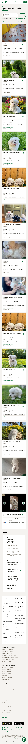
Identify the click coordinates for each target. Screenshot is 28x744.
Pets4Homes (7, 727)
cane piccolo (6, 601)
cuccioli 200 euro (19, 623)
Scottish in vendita (6, 675)
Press (3, 709)
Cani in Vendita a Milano (8, 685)
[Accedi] (25, 2)
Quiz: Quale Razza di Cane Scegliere (11, 695)
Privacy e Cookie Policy (12, 738)
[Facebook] (3, 717)
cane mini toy (6, 624)
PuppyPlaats (21, 727)
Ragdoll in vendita (6, 671)
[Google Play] (7, 723)
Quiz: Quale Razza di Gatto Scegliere (11, 697)
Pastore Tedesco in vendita (9, 655)
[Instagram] (6, 717)
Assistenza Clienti (6, 707)
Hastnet (14, 727)
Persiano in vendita (7, 677)
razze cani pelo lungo (19, 599)
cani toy (5, 598)
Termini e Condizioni (7, 711)
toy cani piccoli (18, 610)
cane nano (5, 616)
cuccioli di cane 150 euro (20, 626)
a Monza (5, 10)
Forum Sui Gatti (6, 693)
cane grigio (6, 614)
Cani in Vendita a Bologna (8, 689)
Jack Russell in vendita (8, 659)
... (15, 6)
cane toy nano (6, 611)
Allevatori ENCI (6, 713)
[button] (14, 503)
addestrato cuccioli (20, 618)
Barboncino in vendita (7, 651)
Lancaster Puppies (6, 731)
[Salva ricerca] (24, 739)
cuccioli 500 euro (19, 630)
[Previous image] (4, 503)
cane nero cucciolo (8, 606)
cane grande (6, 629)
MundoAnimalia (6, 729)
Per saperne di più (20, 18)
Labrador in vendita (7, 653)
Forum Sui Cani (6, 691)
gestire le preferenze (7, 739)
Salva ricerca (8, 22)
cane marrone (6, 619)
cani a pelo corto (7, 621)
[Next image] (23, 503)
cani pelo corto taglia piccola (19, 607)
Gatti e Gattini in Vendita (8, 665)
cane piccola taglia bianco (8, 632)
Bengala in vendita (6, 673)
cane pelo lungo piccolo (7, 636)
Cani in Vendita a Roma (8, 687)
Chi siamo (4, 702)
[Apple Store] (19, 723)
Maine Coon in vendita (7, 667)
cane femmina (18, 637)
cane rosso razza (19, 615)
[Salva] (23, 44)
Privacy (3, 704)
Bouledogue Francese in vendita (10, 657)
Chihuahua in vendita (7, 649)
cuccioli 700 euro (19, 632)
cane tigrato (6, 608)
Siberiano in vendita (7, 679)
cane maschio (18, 635)
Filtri (24, 15)
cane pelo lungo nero (19, 603)
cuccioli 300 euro (19, 620)
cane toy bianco (19, 613)
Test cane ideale (6, 715)
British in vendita (6, 669)
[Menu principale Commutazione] (2, 2)
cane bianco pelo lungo (7, 640)
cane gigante (6, 603)
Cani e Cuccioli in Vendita (8, 647)
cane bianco (6, 626)
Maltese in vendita (6, 661)
